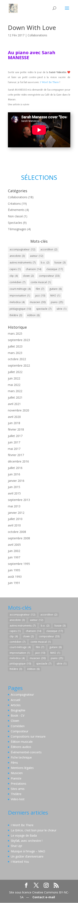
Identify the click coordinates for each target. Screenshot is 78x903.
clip (14, 276)
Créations (14, 204)
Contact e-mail (43, 897)
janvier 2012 (16, 513)
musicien (38, 302)
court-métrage (20, 289)
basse (60, 262)
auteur (36, 256)
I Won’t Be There (49, 82)
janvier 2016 (16, 481)
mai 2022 (14, 385)
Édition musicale (22, 742)
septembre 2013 (19, 500)
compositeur (49, 276)
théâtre (16, 315)
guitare (55, 289)
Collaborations (37, 35)
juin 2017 (14, 442)
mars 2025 (15, 333)
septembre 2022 (19, 365)
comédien (17, 282)
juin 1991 (14, 583)
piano (57, 302)
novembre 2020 (18, 410)
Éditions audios (21, 747)
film (40, 289)
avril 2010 (14, 525)
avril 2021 (14, 404)
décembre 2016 (18, 461)
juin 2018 (14, 423)
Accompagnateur (22, 694)
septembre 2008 (19, 538)
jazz (40, 295)
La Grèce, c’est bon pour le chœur (33, 830)
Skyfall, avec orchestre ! (26, 841)
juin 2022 (14, 378)
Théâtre (16, 794)
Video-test (18, 799)
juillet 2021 (15, 397)
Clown (15, 721)
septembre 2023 (19, 340)
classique (54, 269)
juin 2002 (14, 551)
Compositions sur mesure (28, 736)
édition (33, 315)
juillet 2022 (15, 372)
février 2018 (16, 429)
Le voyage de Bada (24, 835)
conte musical (41, 282)
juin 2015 (14, 487)
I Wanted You (20, 862)
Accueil (15, 700)
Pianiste (16, 778)
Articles (16, 705)
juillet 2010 (15, 519)
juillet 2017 (15, 436)
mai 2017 (14, 449)
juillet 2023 (15, 346)
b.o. (45, 262)
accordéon (48, 249)
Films (14, 763)
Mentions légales (22, 768)
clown (28, 276)
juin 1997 (14, 557)
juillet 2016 (15, 468)
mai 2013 (14, 506)
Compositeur (19, 731)
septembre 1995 (19, 564)
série (61, 309)
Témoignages (17, 229)
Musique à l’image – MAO (28, 851)
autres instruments (23, 262)
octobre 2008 (17, 532)
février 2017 (16, 455)
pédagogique (20, 309)
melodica (17, 302)
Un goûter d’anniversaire (27, 856)
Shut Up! (16, 846)
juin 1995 (14, 570)
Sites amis (18, 789)
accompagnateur (22, 249)
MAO (55, 295)
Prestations (18, 784)
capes (15, 269)
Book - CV (17, 715)
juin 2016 (14, 474)
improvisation (20, 295)
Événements (16, 210)
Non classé (15, 216)
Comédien (18, 726)
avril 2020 (14, 417)
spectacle (43, 309)
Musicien (17, 773)
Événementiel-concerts (26, 752)
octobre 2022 (17, 359)
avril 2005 (14, 545)
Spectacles (15, 223)
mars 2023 (15, 353)
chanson (33, 269)
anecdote (17, 256)
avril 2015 (14, 493)
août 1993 (15, 577)
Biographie (18, 710)
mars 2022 (15, 391)
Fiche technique (21, 757)
